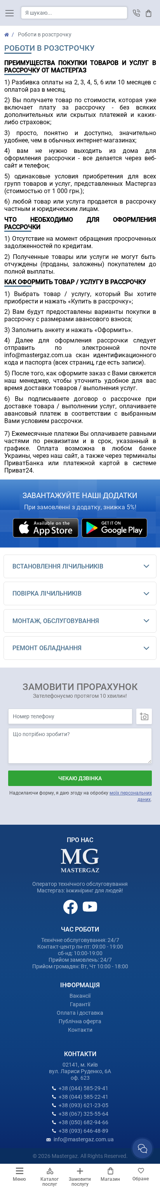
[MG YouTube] (90, 906)
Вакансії (80, 996)
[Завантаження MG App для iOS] (46, 527)
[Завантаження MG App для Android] (114, 527)
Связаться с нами (142, 1148)
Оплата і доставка (80, 1013)
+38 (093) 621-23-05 (83, 1105)
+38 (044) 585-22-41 (83, 1097)
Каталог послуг (49, 1181)
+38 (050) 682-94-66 (83, 1122)
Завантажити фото (144, 716)
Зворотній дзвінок (136, 13)
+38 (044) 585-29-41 (83, 1088)
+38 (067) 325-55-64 (83, 1114)
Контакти (80, 1030)
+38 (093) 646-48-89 (83, 1131)
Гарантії (80, 1004)
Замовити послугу (80, 1181)
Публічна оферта (80, 1021)
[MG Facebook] (71, 906)
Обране (140, 1179)
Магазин (110, 1179)
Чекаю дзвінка (80, 778)
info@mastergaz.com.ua (84, 1139)
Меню (19, 1179)
